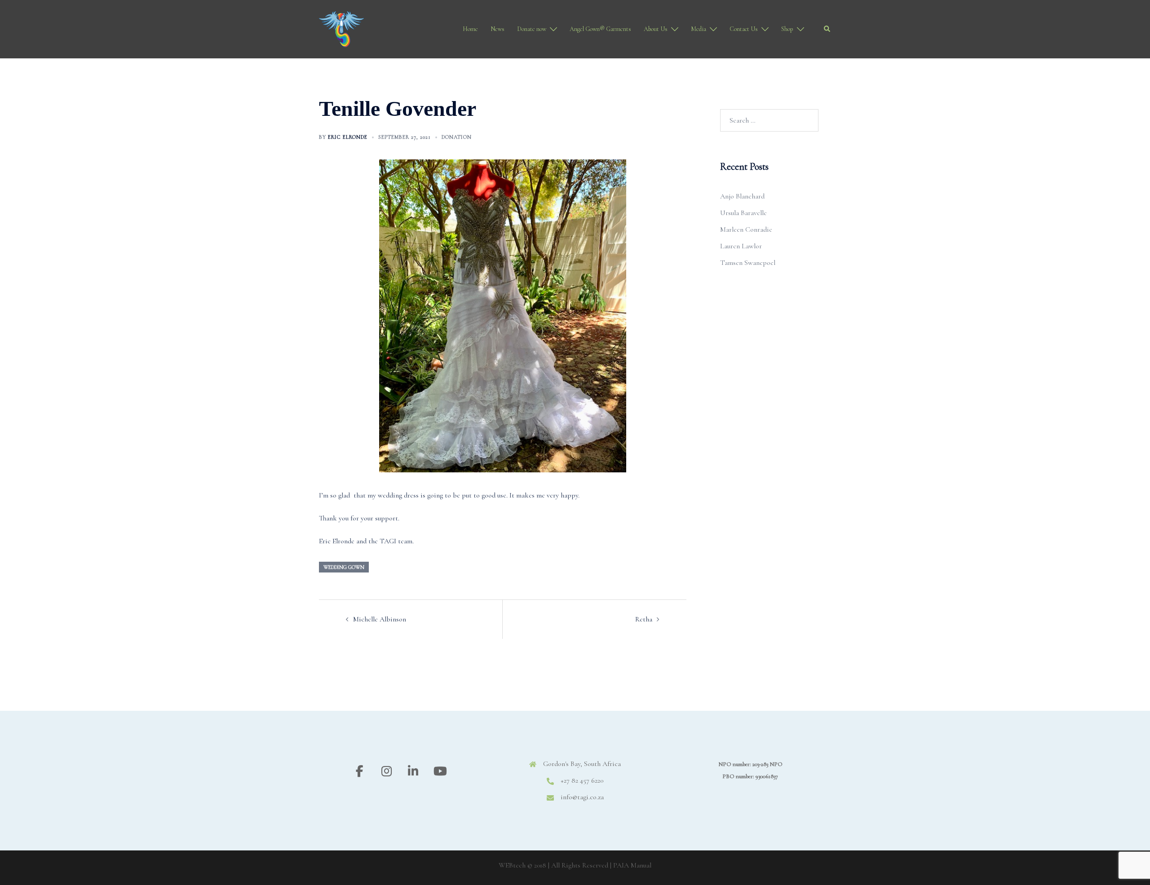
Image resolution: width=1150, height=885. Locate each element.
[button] (827, 29)
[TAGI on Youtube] (440, 771)
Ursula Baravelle (743, 212)
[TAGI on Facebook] (360, 771)
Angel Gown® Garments (600, 29)
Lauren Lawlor (741, 246)
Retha (643, 619)
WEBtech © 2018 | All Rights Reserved (553, 865)
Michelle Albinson (379, 619)
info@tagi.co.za (582, 797)
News (497, 29)
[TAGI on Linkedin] (413, 771)
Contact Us (744, 29)
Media (698, 29)
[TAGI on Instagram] (386, 771)
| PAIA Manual (630, 865)
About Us (656, 29)
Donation (457, 137)
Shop (787, 29)
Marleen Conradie (746, 229)
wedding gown (343, 567)
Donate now (531, 29)
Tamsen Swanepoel (747, 262)
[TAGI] (341, 28)
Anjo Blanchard (742, 196)
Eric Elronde (347, 137)
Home (470, 29)
